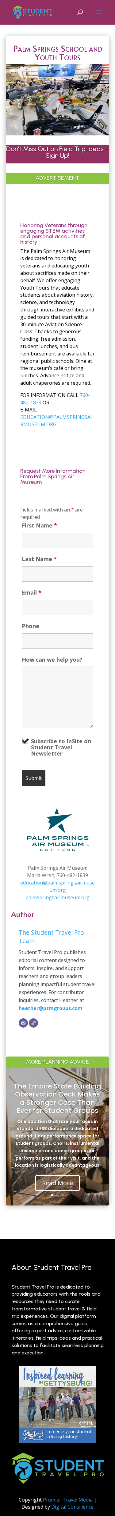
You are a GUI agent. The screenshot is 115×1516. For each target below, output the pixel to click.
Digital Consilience (72, 1506)
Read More (57, 1183)
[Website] (33, 1023)
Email (31, 592)
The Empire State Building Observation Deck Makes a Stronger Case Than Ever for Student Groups (57, 1098)
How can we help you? (52, 659)
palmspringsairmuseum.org (57, 897)
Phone (30, 626)
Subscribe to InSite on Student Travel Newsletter (61, 747)
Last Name (39, 559)
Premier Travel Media (68, 1499)
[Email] (23, 1023)
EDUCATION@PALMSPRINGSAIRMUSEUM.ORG (56, 421)
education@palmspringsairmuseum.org (57, 886)
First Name (39, 525)
